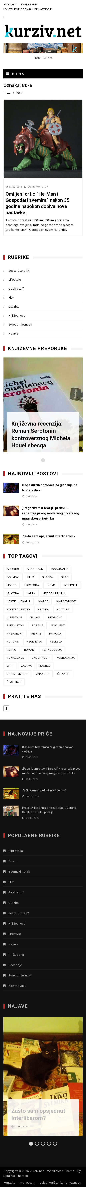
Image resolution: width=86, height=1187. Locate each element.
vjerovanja (66, 657)
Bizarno (13, 861)
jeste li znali (54, 593)
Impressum (29, 4)
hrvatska (31, 585)
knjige (43, 601)
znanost (42, 673)
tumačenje (15, 657)
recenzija (34, 641)
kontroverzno (18, 609)
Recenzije (15, 965)
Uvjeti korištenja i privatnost (27, 9)
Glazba (13, 306)
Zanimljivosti (17, 986)
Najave (13, 333)
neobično (55, 617)
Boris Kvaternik (38, 186)
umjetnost (40, 657)
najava (35, 617)
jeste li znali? (18, 601)
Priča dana (16, 954)
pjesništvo (15, 625)
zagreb (45, 665)
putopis (13, 641)
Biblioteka (15, 851)
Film (11, 297)
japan (31, 593)
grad (64, 577)
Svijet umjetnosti (20, 324)
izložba (13, 593)
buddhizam (35, 569)
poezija (37, 625)
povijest (58, 625)
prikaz (36, 633)
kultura (63, 609)
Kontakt (10, 4)
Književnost (16, 315)
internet (70, 585)
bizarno (13, 569)
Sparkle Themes (15, 1176)
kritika (43, 609)
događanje (59, 569)
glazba (47, 577)
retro (11, 649)
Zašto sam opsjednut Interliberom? (48, 536)
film (30, 577)
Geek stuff (16, 288)
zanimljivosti (17, 673)
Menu (17, 73)
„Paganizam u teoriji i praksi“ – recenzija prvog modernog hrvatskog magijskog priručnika (50, 513)
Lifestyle (14, 279)
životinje (14, 681)
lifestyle (14, 617)
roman (29, 649)
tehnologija (52, 649)
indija (51, 585)
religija (56, 641)
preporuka (15, 633)
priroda (55, 633)
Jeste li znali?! (19, 270)
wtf (10, 665)
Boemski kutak (19, 871)
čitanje (63, 673)
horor (11, 585)
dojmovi (13, 577)
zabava (26, 665)
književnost (66, 601)
